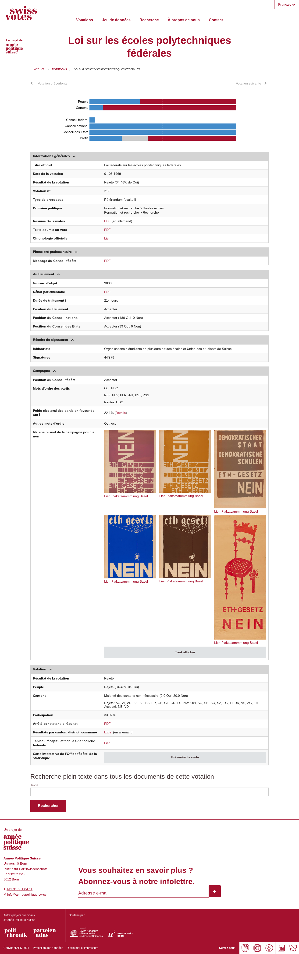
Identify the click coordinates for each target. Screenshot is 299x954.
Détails (121, 413)
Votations (84, 20)
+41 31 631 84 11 (19, 889)
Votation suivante (248, 83)
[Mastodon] (245, 948)
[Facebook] (269, 948)
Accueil (39, 69)
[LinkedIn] (281, 948)
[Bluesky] (293, 948)
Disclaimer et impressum (82, 948)
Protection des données (48, 948)
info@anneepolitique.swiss (26, 894)
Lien (107, 238)
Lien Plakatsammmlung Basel (126, 496)
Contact (216, 20)
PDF (107, 221)
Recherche (149, 20)
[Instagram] (257, 948)
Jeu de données (116, 20)
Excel (108, 732)
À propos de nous (184, 20)
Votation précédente (53, 83)
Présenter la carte (185, 757)
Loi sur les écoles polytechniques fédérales (107, 69)
